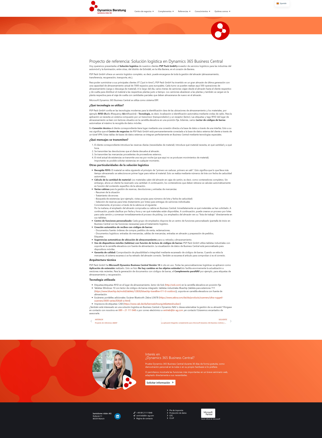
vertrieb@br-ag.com (173, 310)
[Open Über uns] (230, 11)
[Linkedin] (117, 416)
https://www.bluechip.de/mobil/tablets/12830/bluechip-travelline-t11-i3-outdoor (135, 291)
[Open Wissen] (210, 11)
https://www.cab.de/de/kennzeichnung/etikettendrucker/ (152, 303)
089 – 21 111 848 (127, 310)
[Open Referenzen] (190, 11)
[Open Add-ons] (173, 11)
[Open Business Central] (153, 11)
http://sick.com (172, 284)
